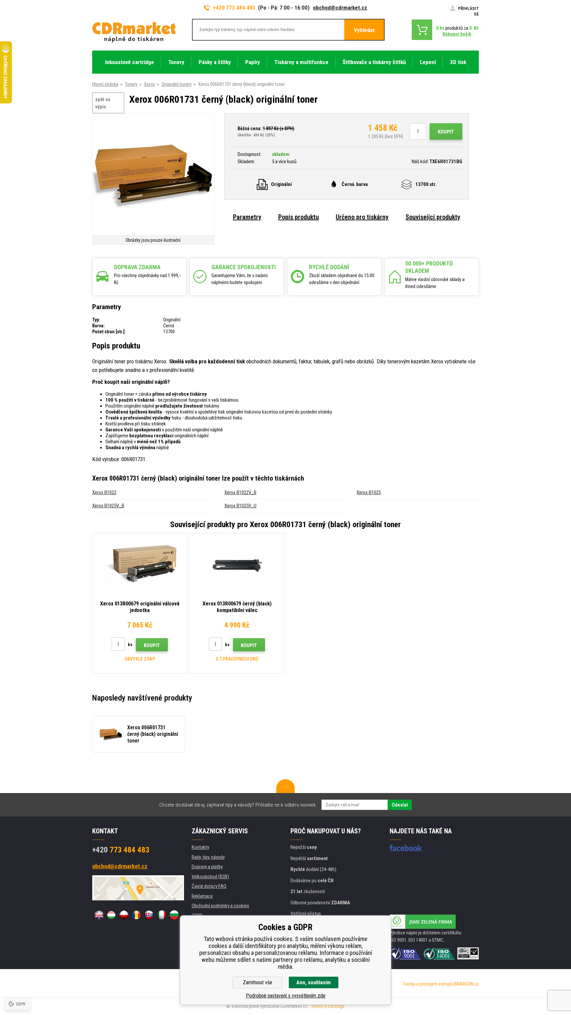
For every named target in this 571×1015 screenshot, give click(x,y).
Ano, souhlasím (313, 982)
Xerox (149, 84)
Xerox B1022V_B (240, 492)
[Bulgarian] (174, 915)
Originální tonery (177, 84)
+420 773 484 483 (234, 7)
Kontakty (200, 847)
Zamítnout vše (257, 982)
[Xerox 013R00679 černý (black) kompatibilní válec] (237, 565)
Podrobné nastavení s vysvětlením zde (285, 996)
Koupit (446, 132)
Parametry (247, 217)
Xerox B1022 (104, 492)
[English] (98, 915)
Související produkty (432, 217)
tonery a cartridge (328, 1006)
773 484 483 (120, 849)
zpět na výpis (102, 103)
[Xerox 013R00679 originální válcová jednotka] (139, 565)
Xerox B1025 (369, 492)
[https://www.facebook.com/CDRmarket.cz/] (406, 848)
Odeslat (400, 805)
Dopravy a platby (207, 867)
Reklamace (202, 896)
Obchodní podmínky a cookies (220, 906)
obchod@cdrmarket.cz (340, 7)
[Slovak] (149, 915)
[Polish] (124, 915)
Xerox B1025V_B (108, 506)
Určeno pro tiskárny (362, 217)
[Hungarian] (111, 915)
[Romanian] (136, 915)
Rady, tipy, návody (208, 857)
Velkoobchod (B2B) (210, 877)
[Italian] (161, 915)
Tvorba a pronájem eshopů (427, 984)
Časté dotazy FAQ (209, 886)
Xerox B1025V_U (240, 506)
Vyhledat (364, 30)
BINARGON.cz (466, 984)
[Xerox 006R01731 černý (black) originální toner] (153, 175)
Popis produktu (298, 217)
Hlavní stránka (105, 84)
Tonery (131, 84)
